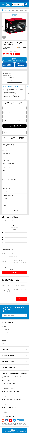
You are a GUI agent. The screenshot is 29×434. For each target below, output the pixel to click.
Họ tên (3, 253)
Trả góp (8, 64)
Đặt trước (14, 430)
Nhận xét (4, 261)
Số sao (3, 256)
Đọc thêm (14, 81)
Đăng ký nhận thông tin (14, 126)
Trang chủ (7, 10)
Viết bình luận (5, 285)
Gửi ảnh (4, 267)
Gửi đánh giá (14, 272)
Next (26, 26)
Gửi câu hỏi (21, 299)
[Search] (22, 4)
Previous (2, 26)
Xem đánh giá (22, 47)
